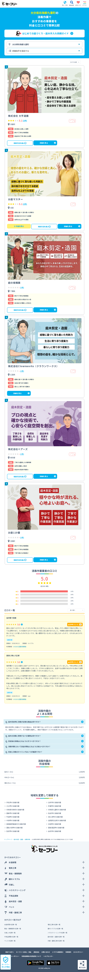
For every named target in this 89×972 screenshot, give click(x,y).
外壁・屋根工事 (15, 912)
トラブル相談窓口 (57, 952)
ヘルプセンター (48, 956)
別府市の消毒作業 (12, 831)
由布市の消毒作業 (54, 831)
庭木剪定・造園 (18, 839)
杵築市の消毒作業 (54, 806)
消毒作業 (9, 640)
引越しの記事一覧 (9, 933)
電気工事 (12, 868)
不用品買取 (13, 895)
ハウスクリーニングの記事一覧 (57, 933)
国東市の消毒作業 (12, 813)
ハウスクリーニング (17, 890)
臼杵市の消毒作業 (54, 802)
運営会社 (36, 952)
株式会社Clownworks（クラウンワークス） (33, 366)
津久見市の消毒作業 (55, 817)
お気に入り (78, 4)
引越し (11, 884)
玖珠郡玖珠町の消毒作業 (15, 809)
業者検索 (71, 5)
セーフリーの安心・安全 (23, 952)
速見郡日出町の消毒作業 (57, 820)
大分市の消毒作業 (12, 806)
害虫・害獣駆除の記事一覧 (12, 929)
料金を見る (19, 226)
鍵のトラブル (14, 879)
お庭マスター (15, 199)
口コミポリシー (78, 952)
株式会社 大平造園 (18, 115)
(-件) (22, 287)
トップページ (8, 839)
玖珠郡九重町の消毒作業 (57, 809)
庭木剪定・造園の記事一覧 (56, 937)
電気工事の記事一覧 (54, 924)
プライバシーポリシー (12, 956)
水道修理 (12, 862)
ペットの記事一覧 (9, 941)
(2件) (25, 120)
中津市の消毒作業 (12, 820)
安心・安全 (65, 5)
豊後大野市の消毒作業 (14, 827)
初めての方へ (9, 952)
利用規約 (68, 952)
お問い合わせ (45, 952)
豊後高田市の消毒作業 (56, 827)
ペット (11, 906)
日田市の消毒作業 (54, 824)
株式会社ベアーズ (18, 449)
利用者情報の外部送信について (31, 956)
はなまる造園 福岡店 (19, 646)
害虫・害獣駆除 (15, 873)
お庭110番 (14, 532)
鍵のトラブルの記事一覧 (55, 929)
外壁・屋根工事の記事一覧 (56, 941)
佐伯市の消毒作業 (54, 813)
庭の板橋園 (14, 282)
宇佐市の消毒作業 (12, 802)
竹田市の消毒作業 (12, 817)
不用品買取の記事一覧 (11, 937)
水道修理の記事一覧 (10, 924)
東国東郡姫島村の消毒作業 (16, 824)
